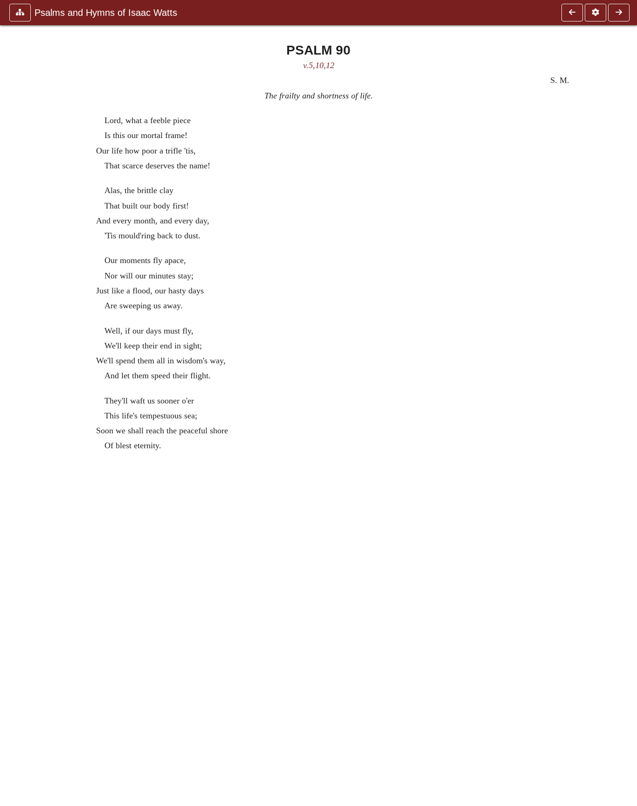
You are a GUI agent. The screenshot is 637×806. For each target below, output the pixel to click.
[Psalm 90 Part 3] (572, 12)
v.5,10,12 (318, 65)
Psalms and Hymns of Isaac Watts (106, 12)
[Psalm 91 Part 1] (619, 12)
